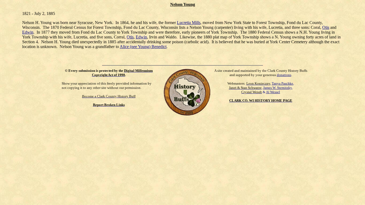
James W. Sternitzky (277, 88)
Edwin (27, 32)
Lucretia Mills (188, 22)
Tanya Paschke (282, 83)
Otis (325, 27)
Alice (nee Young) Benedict (143, 46)
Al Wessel (273, 92)
